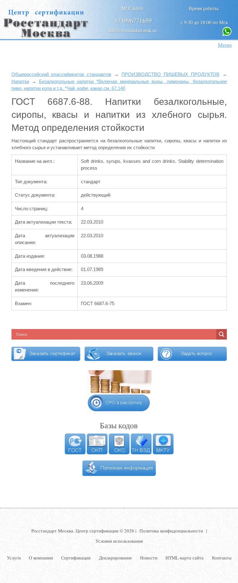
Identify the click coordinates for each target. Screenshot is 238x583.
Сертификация (75, 557)
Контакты (221, 557)
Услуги (14, 557)
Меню (225, 44)
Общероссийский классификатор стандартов (61, 74)
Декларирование (115, 557)
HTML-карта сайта (184, 557)
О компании (41, 557)
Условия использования (119, 541)
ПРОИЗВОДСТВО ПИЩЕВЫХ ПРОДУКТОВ (170, 74)
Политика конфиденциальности (171, 530)
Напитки (20, 81)
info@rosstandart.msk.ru (133, 30)
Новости (148, 557)
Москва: (132, 8)
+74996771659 (133, 20)
